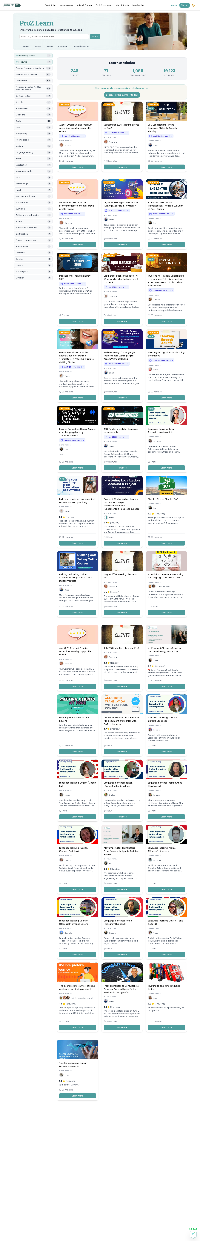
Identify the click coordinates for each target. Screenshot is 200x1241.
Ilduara (156, 730)
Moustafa (157, 860)
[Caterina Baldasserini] (150, 441)
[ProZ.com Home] (12, 5)
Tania (155, 933)
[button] (61, 145)
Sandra (156, 299)
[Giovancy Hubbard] (106, 933)
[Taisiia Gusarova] (61, 376)
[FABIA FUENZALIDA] (150, 369)
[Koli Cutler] (61, 998)
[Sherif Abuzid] (150, 145)
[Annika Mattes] (150, 660)
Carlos (112, 795)
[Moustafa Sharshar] (150, 860)
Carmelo (86, 998)
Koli (72, 998)
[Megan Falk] (61, 795)
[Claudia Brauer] (150, 586)
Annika (156, 660)
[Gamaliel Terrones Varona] (61, 933)
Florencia (68, 145)
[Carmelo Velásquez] (68, 998)
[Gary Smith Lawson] (61, 1075)
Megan (67, 795)
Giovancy (113, 933)
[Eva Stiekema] (150, 223)
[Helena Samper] (153, 586)
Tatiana (68, 860)
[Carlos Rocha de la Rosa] (106, 795)
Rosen (111, 517)
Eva (154, 223)
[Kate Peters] (150, 998)
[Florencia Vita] (61, 145)
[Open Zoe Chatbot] (193, 1234)
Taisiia (67, 376)
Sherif (155, 145)
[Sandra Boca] (150, 299)
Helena (167, 586)
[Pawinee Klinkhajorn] (150, 795)
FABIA (155, 369)
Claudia (160, 586)
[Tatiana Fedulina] (61, 860)
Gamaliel (68, 933)
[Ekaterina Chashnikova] (61, 511)
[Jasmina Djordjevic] (106, 296)
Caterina (157, 441)
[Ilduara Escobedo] (150, 730)
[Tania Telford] (150, 933)
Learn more (77, 167)
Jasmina (113, 296)
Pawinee (156, 795)
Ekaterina (68, 511)
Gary (67, 1075)
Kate (155, 998)
